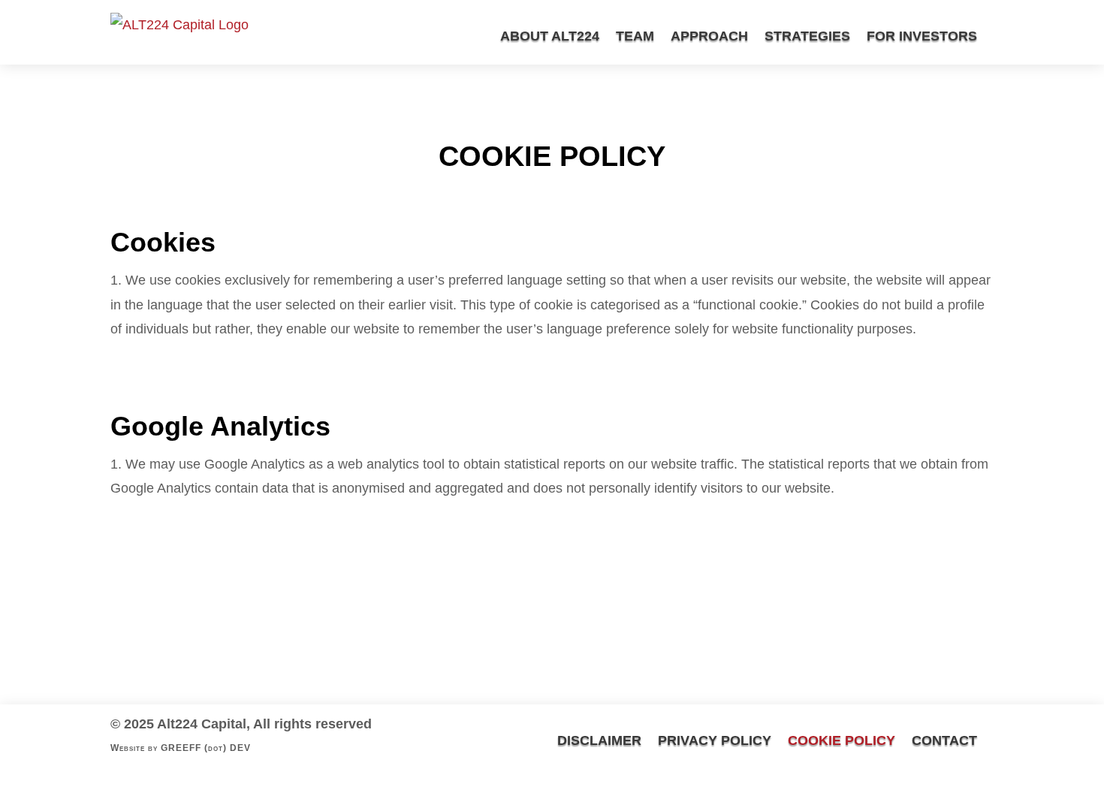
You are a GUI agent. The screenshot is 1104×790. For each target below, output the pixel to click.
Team (635, 36)
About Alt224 (549, 36)
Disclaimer (599, 740)
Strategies (807, 36)
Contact (944, 740)
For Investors (922, 36)
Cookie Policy (841, 740)
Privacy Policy (714, 740)
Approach (709, 36)
